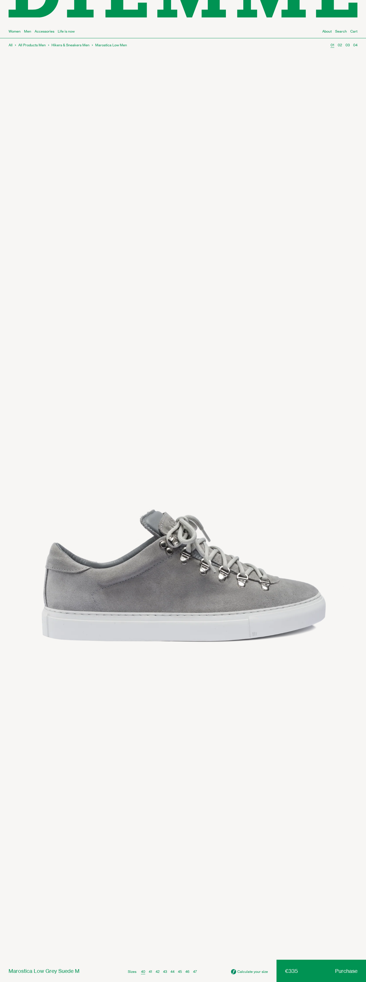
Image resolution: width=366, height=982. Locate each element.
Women (15, 31)
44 (172, 971)
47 (195, 971)
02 (340, 45)
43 (165, 971)
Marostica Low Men (111, 45)
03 (347, 45)
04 (355, 45)
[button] (249, 971)
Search (341, 31)
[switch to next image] (183, 499)
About (327, 31)
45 (180, 971)
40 (143, 971)
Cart (353, 31)
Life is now (66, 31)
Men (27, 31)
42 (158, 971)
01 (332, 45)
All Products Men (32, 45)
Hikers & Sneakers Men (70, 45)
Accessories (44, 31)
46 (187, 971)
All (11, 45)
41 (150, 971)
